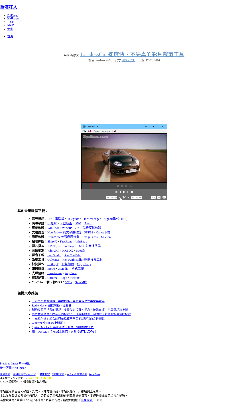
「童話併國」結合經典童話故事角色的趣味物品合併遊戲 (68, 318)
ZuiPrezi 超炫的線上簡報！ (49, 322)
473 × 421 (128, 60)
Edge (64, 277)
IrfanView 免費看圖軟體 (63, 237)
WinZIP (67, 228)
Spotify (81, 250)
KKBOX (67, 250)
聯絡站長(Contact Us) (24, 374)
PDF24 (88, 232)
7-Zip (10, 21)
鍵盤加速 (68, 264)
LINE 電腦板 (55, 219)
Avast (88, 223)
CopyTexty (84, 264)
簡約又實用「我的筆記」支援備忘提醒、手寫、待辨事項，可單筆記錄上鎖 (80, 309)
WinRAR (53, 228)
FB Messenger (91, 219)
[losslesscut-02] (124, 199)
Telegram (73, 219)
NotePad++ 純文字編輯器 (64, 232)
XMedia (63, 268)
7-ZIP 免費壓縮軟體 (88, 228)
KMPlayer (13, 18)
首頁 (10, 36)
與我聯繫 (86, 400)
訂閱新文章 (58, 374)
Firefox (75, 277)
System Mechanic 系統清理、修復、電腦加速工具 (63, 327)
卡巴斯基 (66, 223)
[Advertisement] (124, 91)
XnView (106, 237)
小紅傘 (52, 223)
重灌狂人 (8, 7)
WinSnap (81, 241)
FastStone (66, 241)
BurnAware (54, 273)
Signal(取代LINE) (115, 219)
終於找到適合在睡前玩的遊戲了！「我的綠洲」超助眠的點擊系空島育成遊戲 (81, 314)
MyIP (10, 24)
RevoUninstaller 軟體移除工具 (82, 259)
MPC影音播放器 (90, 246)
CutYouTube (72, 255)
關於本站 (5, 374)
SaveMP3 (81, 282)
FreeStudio (54, 255)
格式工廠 (78, 268)
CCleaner (53, 259)
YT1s (68, 282)
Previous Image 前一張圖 (15, 363)
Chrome (52, 277)
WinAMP (53, 250)
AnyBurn (71, 273)
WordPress (94, 374)
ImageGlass (90, 237)
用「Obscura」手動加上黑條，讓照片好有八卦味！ (64, 331)
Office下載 (103, 232)
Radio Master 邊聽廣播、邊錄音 (51, 305)
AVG (78, 223)
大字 (10, 29)
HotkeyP (52, 264)
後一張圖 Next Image (13, 367)
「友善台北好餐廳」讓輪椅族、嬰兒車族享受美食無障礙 (68, 301)
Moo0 (51, 268)
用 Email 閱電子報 (77, 374)
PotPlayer (12, 15)
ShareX (52, 241)
